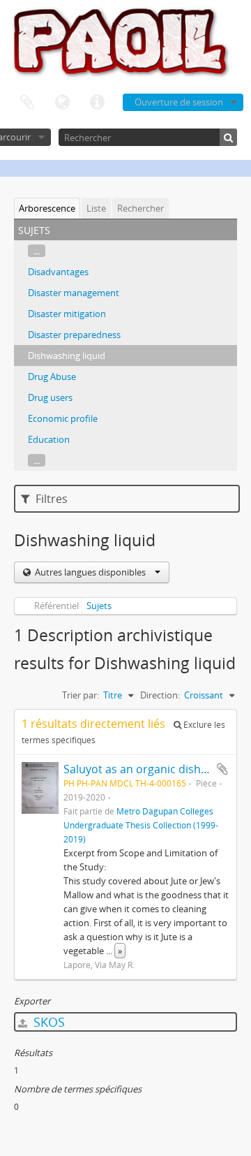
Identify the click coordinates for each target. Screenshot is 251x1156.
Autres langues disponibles (90, 572)
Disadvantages (58, 271)
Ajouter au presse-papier (222, 769)
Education (49, 439)
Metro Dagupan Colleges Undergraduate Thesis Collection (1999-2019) (140, 824)
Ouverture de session (179, 102)
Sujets (99, 605)
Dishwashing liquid (66, 355)
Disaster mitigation (67, 313)
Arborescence (47, 208)
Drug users (50, 397)
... (36, 250)
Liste (96, 208)
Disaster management (73, 292)
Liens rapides (96, 102)
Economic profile (63, 418)
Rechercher (140, 208)
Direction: (160, 695)
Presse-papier (27, 102)
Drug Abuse (52, 376)
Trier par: (80, 695)
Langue (62, 102)
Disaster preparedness (74, 334)
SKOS (47, 1022)
